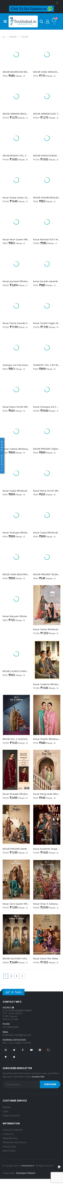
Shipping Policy (10, 1138)
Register (7, 1107)
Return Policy (9, 1150)
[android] (6, 1057)
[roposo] (48, 1050)
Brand (13, 36)
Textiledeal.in (28, 1165)
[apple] (14, 1057)
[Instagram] (6, 1050)
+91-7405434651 (11, 1027)
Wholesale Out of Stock (14, 1142)
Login (5, 1111)
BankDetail (2, 455)
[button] (41, 22)
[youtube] (31, 1050)
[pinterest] (40, 1050)
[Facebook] (23, 1050)
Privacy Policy (9, 1146)
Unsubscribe (38, 1076)
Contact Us (8, 1134)
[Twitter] (14, 1050)
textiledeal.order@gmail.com (17, 1034)
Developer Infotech (25, 1173)
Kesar (25, 36)
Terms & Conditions (13, 1129)
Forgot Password (11, 1115)
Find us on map (10, 1019)
